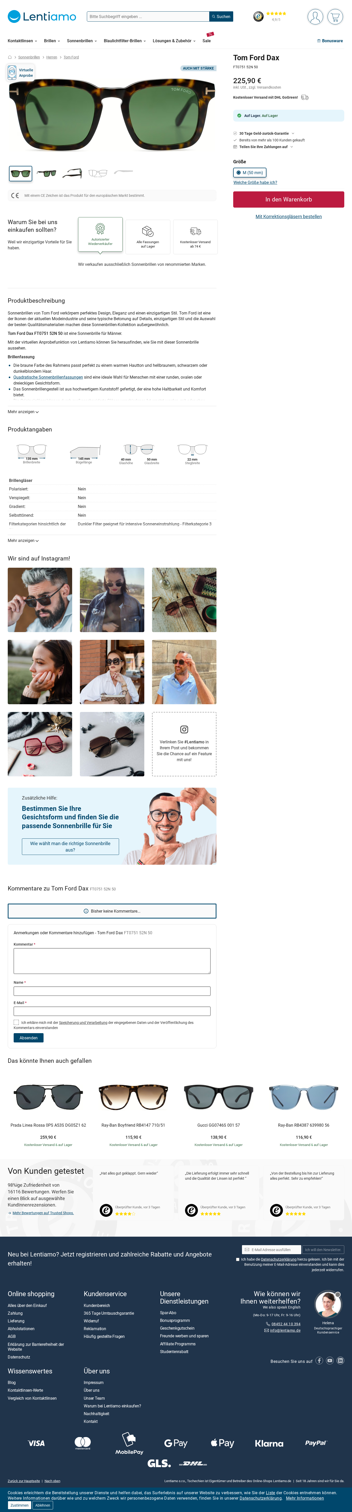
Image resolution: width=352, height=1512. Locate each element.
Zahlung (15, 1313)
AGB (11, 1336)
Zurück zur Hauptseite (24, 1481)
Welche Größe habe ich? (255, 182)
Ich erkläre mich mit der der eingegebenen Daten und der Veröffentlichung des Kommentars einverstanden (104, 1025)
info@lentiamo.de (285, 1330)
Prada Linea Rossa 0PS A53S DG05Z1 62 (48, 1125)
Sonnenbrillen (29, 57)
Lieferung (16, 1321)
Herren (51, 57)
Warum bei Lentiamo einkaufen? (112, 1406)
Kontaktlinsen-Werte (25, 1390)
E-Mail (20, 1002)
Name (20, 982)
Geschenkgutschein (177, 1328)
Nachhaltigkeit (96, 1413)
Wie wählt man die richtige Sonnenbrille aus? (70, 846)
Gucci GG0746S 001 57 (218, 1125)
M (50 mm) (253, 172)
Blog (12, 1382)
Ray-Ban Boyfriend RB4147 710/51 (133, 1125)
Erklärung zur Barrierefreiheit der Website (36, 1346)
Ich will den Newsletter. (323, 1249)
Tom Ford (71, 57)
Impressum (94, 1382)
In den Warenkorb (288, 199)
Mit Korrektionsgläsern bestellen (289, 216)
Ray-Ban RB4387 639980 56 (303, 1125)
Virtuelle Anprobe (26, 72)
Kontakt (90, 1421)
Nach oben (52, 1481)
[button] (20, 173)
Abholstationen (21, 1328)
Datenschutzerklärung (261, 1498)
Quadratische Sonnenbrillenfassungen (48, 377)
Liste (270, 1493)
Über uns (91, 1390)
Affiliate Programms (178, 1344)
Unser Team (94, 1398)
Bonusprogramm (175, 1320)
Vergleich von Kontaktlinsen (32, 1398)
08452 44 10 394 (286, 1323)
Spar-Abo (168, 1312)
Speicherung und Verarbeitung (83, 1022)
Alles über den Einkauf (27, 1305)
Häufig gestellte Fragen (104, 1336)
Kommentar (24, 944)
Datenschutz (19, 1357)
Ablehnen (42, 1505)
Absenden (29, 1038)
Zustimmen (20, 1505)
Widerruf (91, 1321)
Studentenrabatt (174, 1351)
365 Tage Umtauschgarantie (109, 1313)
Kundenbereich (97, 1305)
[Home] (10, 57)
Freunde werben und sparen (184, 1336)
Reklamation (95, 1328)
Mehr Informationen (305, 1498)
